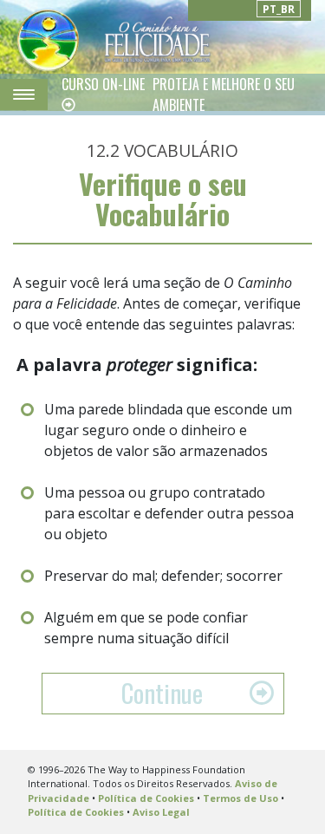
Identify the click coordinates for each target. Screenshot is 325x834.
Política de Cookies (146, 798)
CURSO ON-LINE (103, 84)
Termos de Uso (240, 798)
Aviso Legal (161, 811)
